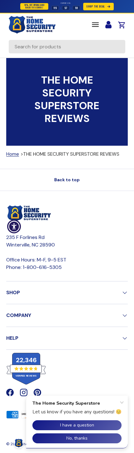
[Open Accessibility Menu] (14, 227)
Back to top (67, 180)
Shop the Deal (95, 6)
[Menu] (95, 25)
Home (12, 154)
